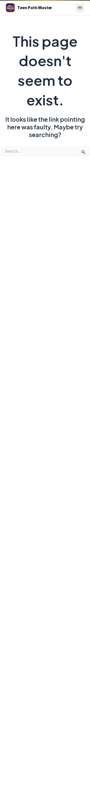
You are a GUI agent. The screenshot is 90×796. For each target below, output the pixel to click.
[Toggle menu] (80, 7)
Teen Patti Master (34, 7)
